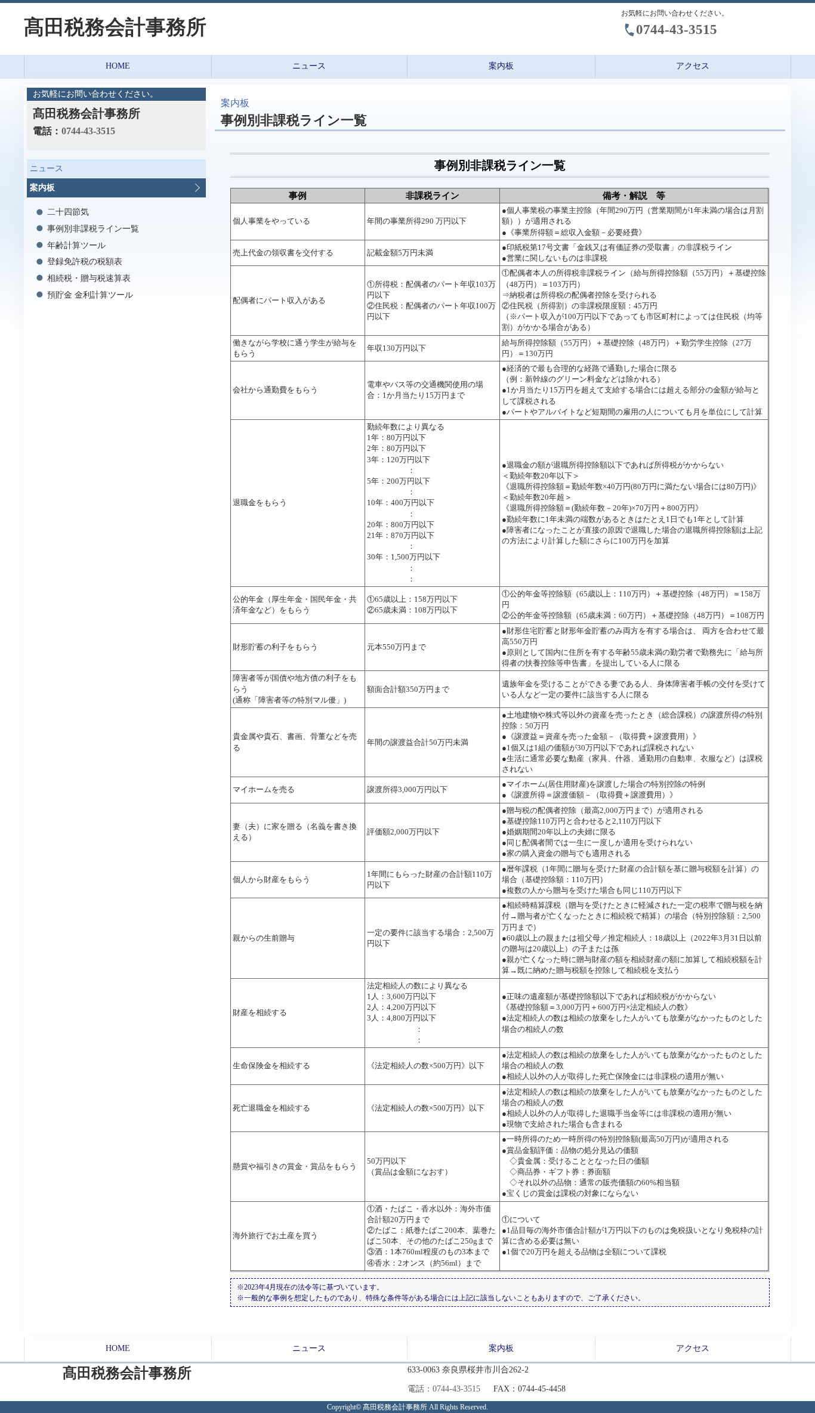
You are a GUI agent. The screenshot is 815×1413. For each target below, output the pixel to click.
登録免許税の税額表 (84, 261)
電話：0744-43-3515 (443, 1388)
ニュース (309, 65)
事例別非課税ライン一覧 (93, 228)
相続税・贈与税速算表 (89, 278)
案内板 (501, 65)
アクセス (692, 65)
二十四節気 (68, 212)
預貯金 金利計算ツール (90, 294)
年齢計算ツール (76, 245)
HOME (118, 65)
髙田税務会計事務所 (115, 27)
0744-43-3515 (676, 29)
